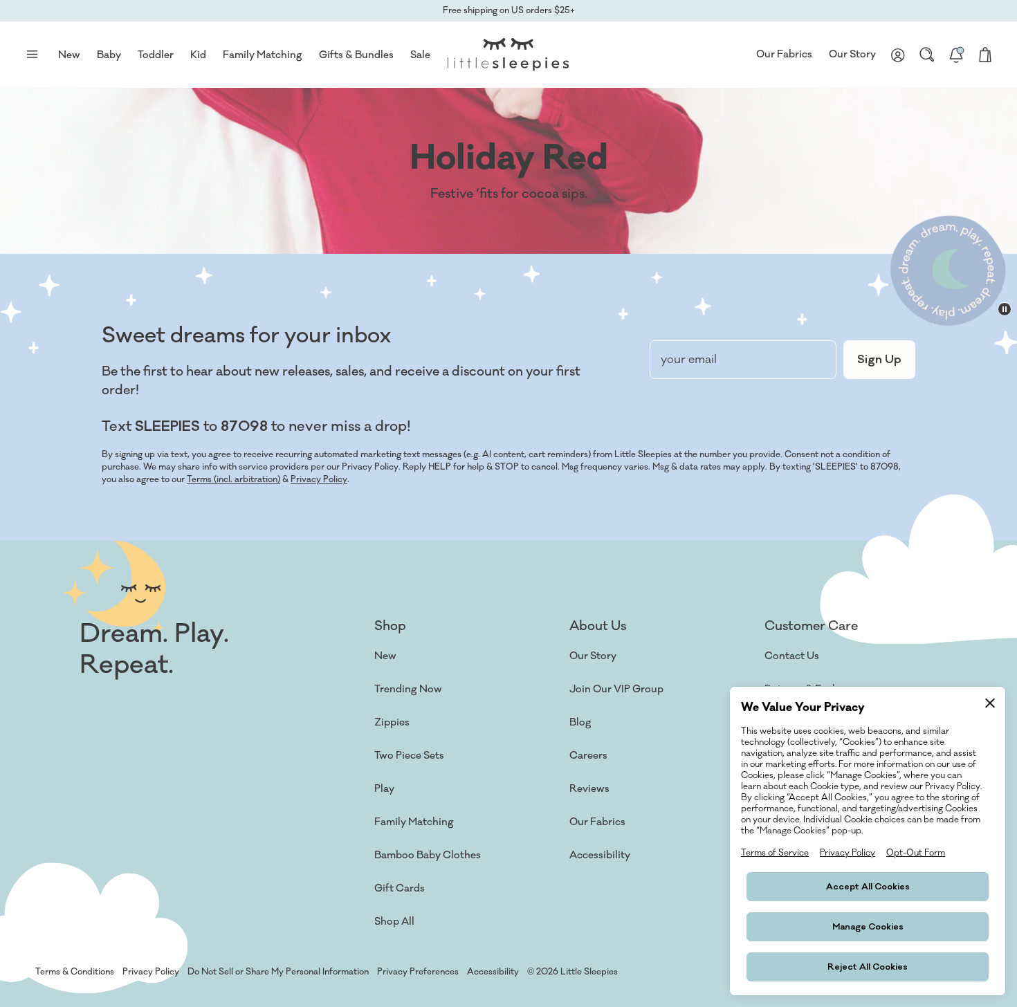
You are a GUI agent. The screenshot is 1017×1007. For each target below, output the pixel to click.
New (385, 656)
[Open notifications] (956, 54)
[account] (898, 54)
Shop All (394, 921)
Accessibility (599, 855)
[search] (927, 54)
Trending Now (408, 689)
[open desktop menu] (32, 54)
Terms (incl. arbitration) (233, 479)
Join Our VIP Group (616, 689)
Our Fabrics (784, 54)
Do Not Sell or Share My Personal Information (278, 971)
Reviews (589, 788)
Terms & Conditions (74, 971)
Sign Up (879, 359)
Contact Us (791, 656)
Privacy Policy (319, 479)
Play (384, 788)
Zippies (392, 722)
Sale (420, 55)
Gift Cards (399, 888)
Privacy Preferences (418, 971)
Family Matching (414, 822)
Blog (580, 722)
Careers (588, 755)
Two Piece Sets (409, 755)
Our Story (852, 54)
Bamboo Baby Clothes (427, 855)
